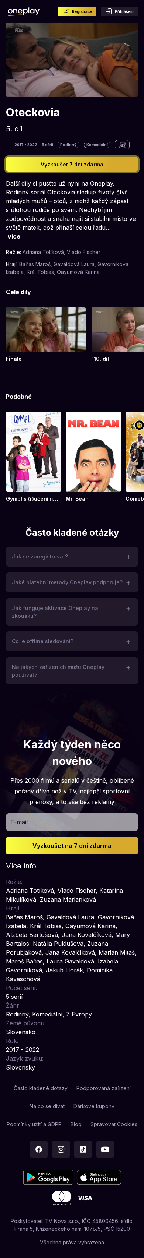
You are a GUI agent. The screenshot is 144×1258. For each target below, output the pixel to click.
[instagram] (61, 1149)
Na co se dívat (47, 1106)
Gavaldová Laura (74, 264)
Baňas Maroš (35, 264)
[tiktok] (83, 1149)
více (14, 236)
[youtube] (105, 1149)
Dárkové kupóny (93, 1106)
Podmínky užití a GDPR (34, 1124)
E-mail (19, 822)
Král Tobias (40, 272)
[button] (72, 557)
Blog (76, 1124)
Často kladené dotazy (41, 1088)
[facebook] (39, 1149)
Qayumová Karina (78, 272)
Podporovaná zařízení (103, 1088)
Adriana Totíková (43, 252)
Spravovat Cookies (113, 1124)
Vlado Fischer (83, 252)
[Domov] (24, 11)
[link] (46, 335)
